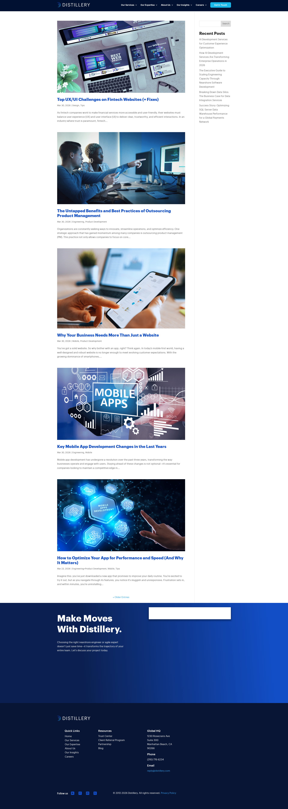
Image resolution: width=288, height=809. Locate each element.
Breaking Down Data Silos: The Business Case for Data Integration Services (214, 96)
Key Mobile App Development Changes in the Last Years (111, 447)
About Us (70, 748)
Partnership (104, 744)
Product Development (96, 222)
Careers (69, 757)
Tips (82, 105)
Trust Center (105, 736)
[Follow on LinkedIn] (72, 793)
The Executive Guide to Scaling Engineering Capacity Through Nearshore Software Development (212, 78)
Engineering (78, 222)
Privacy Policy (168, 793)
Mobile (75, 341)
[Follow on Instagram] (87, 793)
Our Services (72, 740)
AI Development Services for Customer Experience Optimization (213, 43)
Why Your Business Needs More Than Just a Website (108, 335)
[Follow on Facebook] (80, 793)
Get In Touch (220, 5)
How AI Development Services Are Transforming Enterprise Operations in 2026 (214, 59)
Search (225, 24)
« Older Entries (121, 597)
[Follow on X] (95, 793)
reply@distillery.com (158, 771)
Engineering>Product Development (89, 569)
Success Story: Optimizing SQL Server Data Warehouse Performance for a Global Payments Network (214, 113)
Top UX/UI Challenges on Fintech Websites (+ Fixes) (108, 100)
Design (75, 105)
